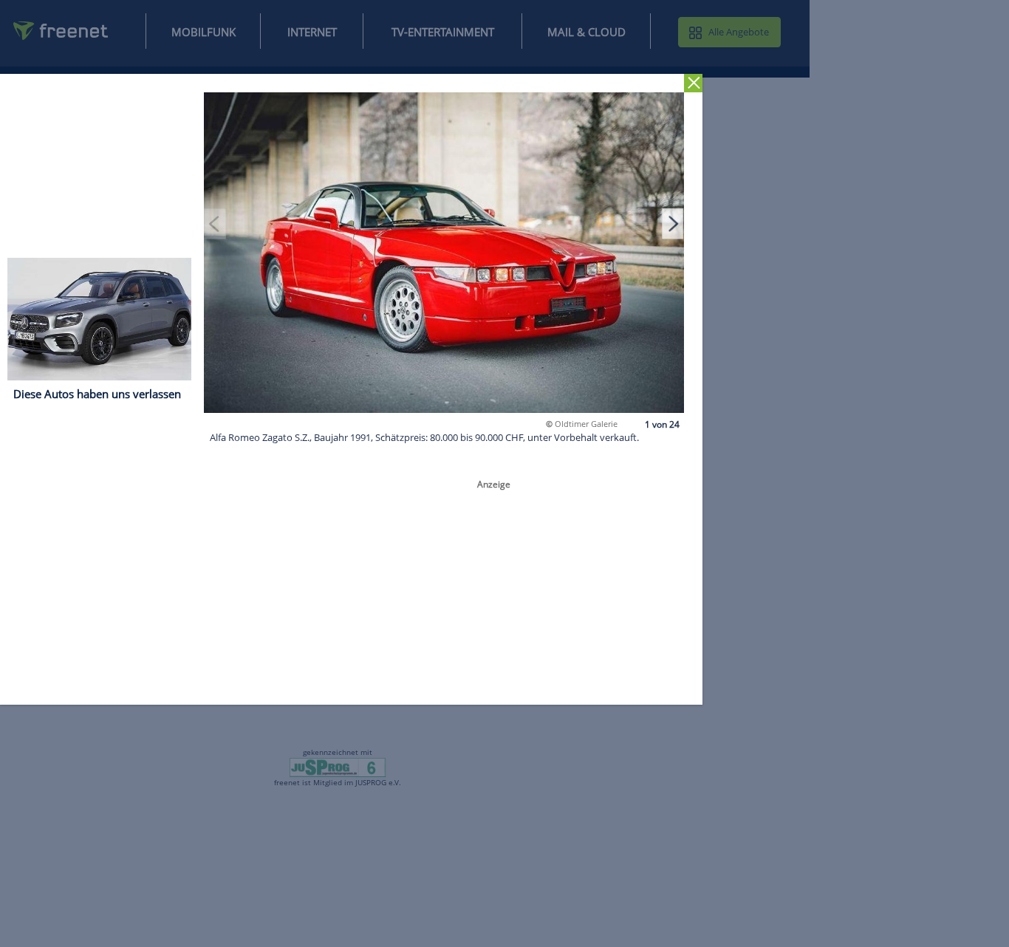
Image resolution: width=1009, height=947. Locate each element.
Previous (215, 223)
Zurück (693, 83)
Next (673, 223)
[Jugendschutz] (338, 767)
